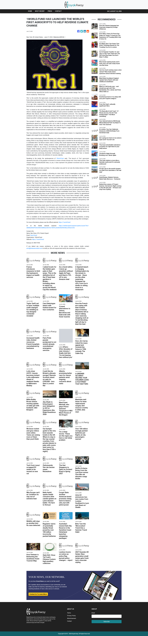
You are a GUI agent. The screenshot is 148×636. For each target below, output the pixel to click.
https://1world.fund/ (65, 222)
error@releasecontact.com (34, 248)
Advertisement (71, 618)
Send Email (33, 235)
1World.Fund (60, 158)
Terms (69, 613)
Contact (69, 621)
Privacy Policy (71, 615)
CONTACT (58, 11)
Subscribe (107, 621)
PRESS (50, 11)
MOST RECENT (40, 11)
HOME (30, 11)
